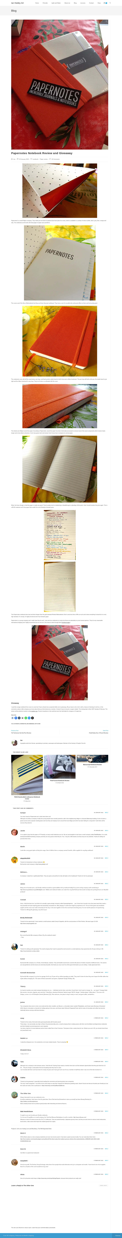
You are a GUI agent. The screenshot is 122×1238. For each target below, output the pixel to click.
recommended (30, 723)
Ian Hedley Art (17, 3)
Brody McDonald (26, 918)
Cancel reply (103, 1185)
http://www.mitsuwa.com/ (79, 1117)
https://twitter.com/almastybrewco (29, 1101)
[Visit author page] (14, 742)
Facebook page (65, 622)
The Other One (28, 1185)
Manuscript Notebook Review (92, 764)
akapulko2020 (25, 858)
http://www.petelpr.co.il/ (42, 864)
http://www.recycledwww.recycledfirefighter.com (32, 889)
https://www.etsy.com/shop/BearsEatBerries (53, 1085)
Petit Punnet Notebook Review (59, 780)
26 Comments (56, 159)
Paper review (44, 159)
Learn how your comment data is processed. (43, 1227)
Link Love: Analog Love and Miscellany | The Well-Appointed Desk (34, 1128)
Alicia (22, 1174)
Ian (14, 159)
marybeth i (24, 1161)
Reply (106, 812)
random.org (34, 711)
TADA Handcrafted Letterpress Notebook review (27, 798)
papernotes (23, 723)
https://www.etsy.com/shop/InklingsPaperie (49, 1178)
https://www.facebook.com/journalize (29, 951)
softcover (37, 723)
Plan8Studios (97, 834)
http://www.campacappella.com (28, 923)
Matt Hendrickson (26, 1111)
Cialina (22, 1077)
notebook (35, 159)
